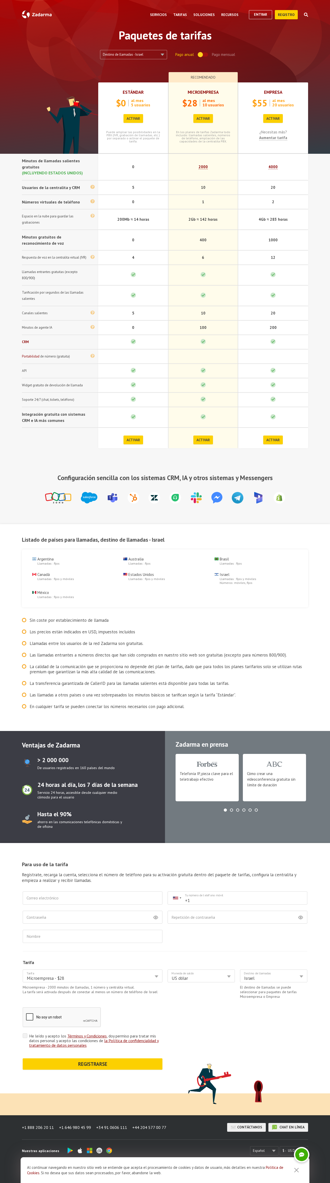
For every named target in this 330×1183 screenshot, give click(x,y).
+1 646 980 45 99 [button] (75, 1127)
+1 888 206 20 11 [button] (38, 1127)
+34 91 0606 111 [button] (111, 1127)
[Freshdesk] (175, 498)
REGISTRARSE (92, 1064)
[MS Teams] (112, 498)
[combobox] (177, 898)
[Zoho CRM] (58, 498)
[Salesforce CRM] (89, 498)
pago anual (184, 54)
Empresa (273, 92)
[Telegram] (237, 498)
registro (286, 14)
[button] (225, 810)
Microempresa (203, 92)
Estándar (133, 92)
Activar (133, 118)
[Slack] (196, 498)
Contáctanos (249, 1127)
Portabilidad (30, 356)
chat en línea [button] (291, 1127)
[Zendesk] (154, 498)
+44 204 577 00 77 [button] (149, 1127)
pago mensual (223, 54)
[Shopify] (279, 498)
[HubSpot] (133, 498)
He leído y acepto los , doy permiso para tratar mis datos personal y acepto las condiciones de (94, 1041)
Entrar (260, 14)
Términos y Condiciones (87, 1036)
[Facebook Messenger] (216, 498)
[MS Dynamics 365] (258, 498)
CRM (25, 342)
